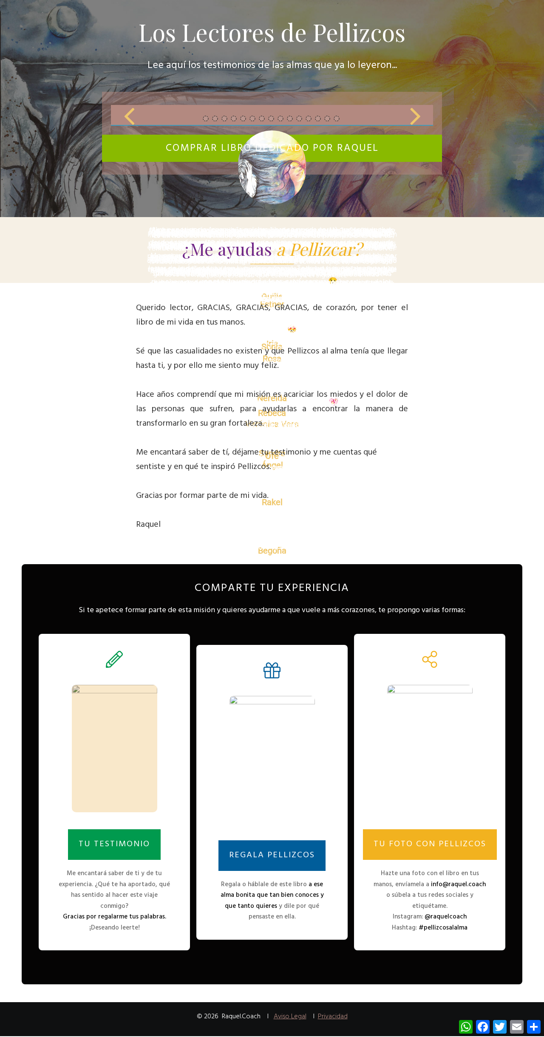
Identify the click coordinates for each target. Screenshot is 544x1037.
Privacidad (333, 1016)
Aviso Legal (290, 1016)
